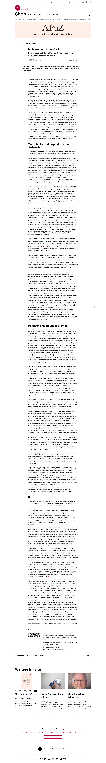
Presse (59, 755)
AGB (22, 732)
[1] (49, 234)
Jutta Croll (32, 59)
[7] (46, 362)
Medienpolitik (58, 19)
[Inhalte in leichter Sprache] (83, 2)
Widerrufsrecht (67, 732)
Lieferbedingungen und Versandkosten (49, 732)
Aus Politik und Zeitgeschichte (32, 19)
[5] (40, 318)
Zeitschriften (21, 19)
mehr (76, 2)
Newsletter (43, 755)
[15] (62, 559)
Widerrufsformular (80, 732)
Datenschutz (31, 755)
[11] (52, 455)
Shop (16, 19)
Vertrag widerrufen (53, 737)
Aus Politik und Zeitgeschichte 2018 (47, 19)
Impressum (23, 755)
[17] (73, 604)
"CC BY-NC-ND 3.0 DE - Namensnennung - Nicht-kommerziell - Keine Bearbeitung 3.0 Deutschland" (60, 635)
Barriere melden (66, 755)
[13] (72, 491)
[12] (38, 463)
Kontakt (54, 755)
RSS (49, 755)
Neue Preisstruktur (31, 732)
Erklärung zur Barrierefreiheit (78, 755)
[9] (29, 418)
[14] (77, 552)
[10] (34, 427)
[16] (48, 576)
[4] (47, 309)
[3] (29, 269)
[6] (67, 357)
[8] (63, 413)
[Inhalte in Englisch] (90, 2)
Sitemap (37, 755)
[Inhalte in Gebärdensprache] (86, 2)
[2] (43, 246)
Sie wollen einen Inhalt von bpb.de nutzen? (54, 649)
